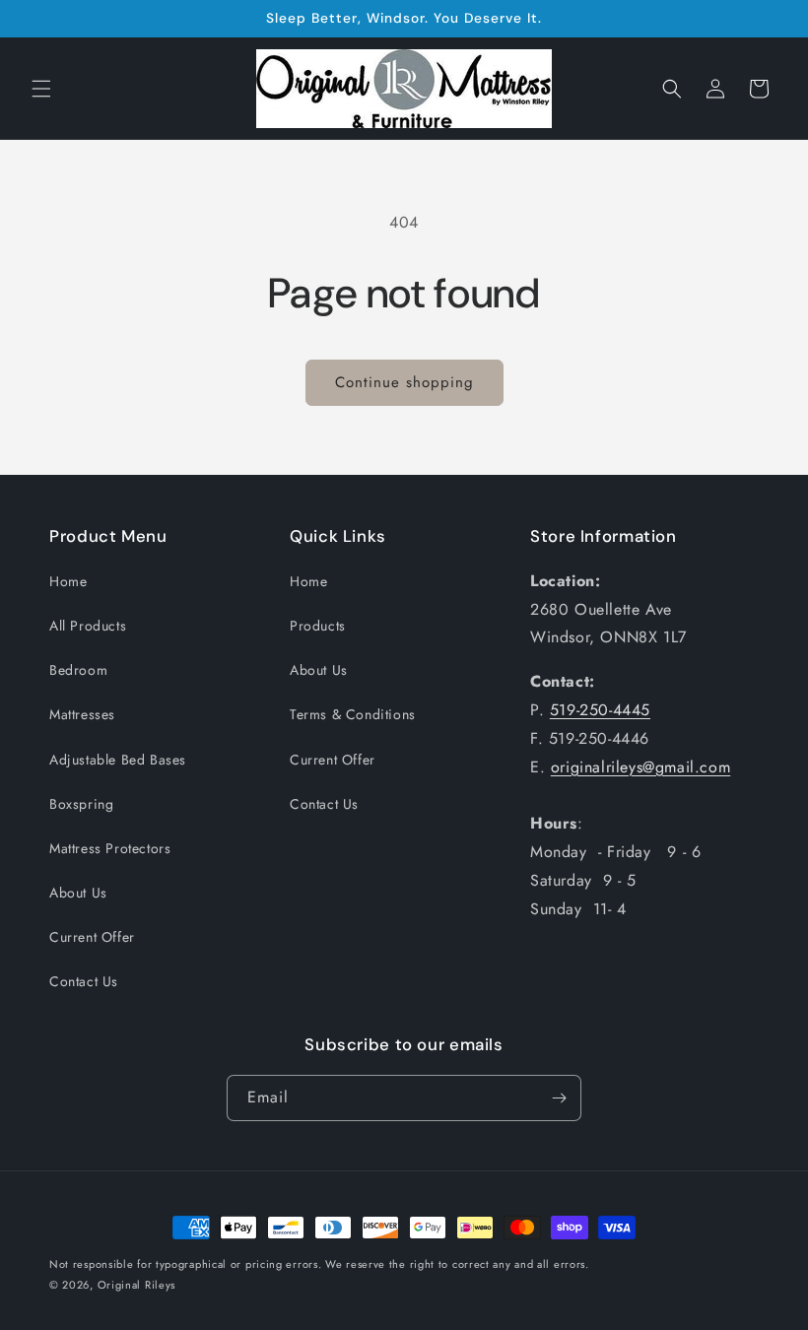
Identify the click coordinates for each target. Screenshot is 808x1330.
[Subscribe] (558, 1098)
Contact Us (83, 981)
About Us (78, 892)
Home (68, 581)
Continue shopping (404, 382)
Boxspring (81, 804)
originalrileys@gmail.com (640, 767)
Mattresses (82, 714)
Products (318, 625)
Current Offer (92, 937)
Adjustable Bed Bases (117, 759)
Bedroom (78, 670)
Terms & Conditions (353, 714)
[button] (41, 88)
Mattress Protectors (109, 848)
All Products (87, 625)
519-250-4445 (600, 709)
